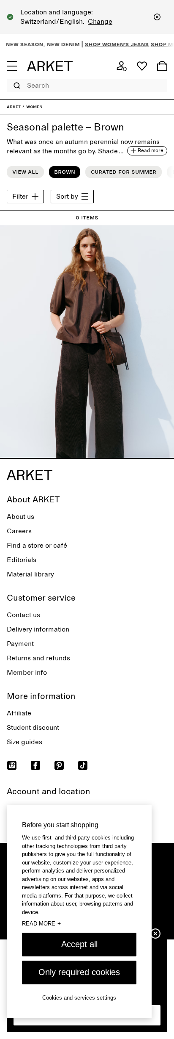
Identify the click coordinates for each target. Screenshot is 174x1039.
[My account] (122, 66)
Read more (41, 923)
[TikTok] (83, 765)
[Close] (157, 17)
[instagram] (12, 765)
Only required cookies (79, 972)
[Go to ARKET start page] (50, 66)
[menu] (12, 66)
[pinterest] (59, 765)
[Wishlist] (142, 66)
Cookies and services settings (79, 998)
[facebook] (35, 765)
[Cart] (162, 66)
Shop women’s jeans (111, 44)
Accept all (79, 944)
